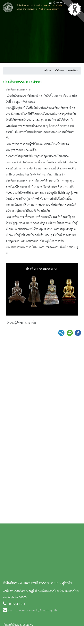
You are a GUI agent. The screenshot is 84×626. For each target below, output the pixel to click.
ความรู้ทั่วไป (73, 71)
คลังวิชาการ (59, 71)
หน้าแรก (47, 71)
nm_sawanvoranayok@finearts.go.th (33, 611)
